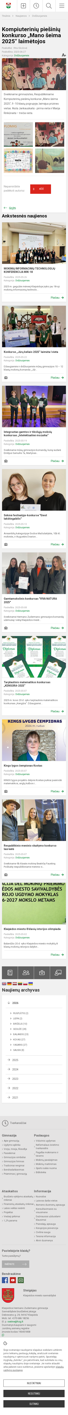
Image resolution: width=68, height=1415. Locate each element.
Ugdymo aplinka (12, 1145)
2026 (15, 1002)
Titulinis (6, 15)
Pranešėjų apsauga (46, 1224)
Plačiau (55, 297)
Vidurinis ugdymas (46, 1141)
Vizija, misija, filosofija (15, 1149)
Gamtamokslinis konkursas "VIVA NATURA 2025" (30, 600)
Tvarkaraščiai (17, 1123)
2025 (15, 1060)
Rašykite (9, 1264)
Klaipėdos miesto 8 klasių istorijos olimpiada (32, 929)
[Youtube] (13, 1280)
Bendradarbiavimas (14, 1169)
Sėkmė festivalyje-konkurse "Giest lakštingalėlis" (25, 517)
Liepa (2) (17, 1018)
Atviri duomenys (44, 1240)
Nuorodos (41, 1196)
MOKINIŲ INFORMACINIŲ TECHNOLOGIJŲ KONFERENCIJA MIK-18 (29, 270)
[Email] (21, 1280)
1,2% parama (10, 1220)
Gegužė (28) (19, 1029)
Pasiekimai (9, 1153)
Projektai (8, 1212)
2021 (15, 1097)
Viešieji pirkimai (12, 1216)
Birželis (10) (20, 1024)
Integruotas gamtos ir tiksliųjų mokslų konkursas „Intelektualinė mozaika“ (28, 433)
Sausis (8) (18, 1050)
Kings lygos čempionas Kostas (23, 765)
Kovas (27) (19, 1039)
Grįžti (12, 208)
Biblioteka (41, 1172)
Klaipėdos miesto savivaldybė (39, 1295)
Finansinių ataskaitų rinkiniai (19, 1204)
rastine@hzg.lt (15, 1321)
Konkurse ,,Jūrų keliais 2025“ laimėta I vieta (31, 351)
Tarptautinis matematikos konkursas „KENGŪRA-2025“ (27, 684)
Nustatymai (34, 1383)
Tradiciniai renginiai (14, 1165)
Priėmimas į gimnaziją (15, 1174)
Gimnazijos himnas (14, 1161)
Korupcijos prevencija (47, 1228)
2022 (15, 1088)
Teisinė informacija (46, 1236)
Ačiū (38, 189)
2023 (15, 1078)
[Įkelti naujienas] (23, 6)
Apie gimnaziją (11, 1141)
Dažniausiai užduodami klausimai (48, 1218)
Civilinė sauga (43, 1232)
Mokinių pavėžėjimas (46, 1160)
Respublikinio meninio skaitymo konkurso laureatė (30, 847)
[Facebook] (5, 1280)
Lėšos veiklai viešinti (14, 1208)
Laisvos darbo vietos (46, 1200)
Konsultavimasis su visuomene (46, 1211)
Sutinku (34, 1403)
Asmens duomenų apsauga (50, 1205)
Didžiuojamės (39, 15)
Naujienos (21, 15)
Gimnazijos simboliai (15, 1157)
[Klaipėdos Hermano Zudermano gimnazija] (8, 5)
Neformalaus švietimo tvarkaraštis (47, 1147)
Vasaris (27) (20, 1045)
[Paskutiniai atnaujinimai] (36, 6)
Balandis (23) (21, 1034)
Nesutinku (34, 1393)
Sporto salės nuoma (46, 1168)
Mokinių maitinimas (46, 1164)
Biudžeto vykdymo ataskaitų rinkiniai (18, 1198)
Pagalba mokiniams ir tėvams (47, 1154)
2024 (15, 1069)
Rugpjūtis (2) (20, 1013)
